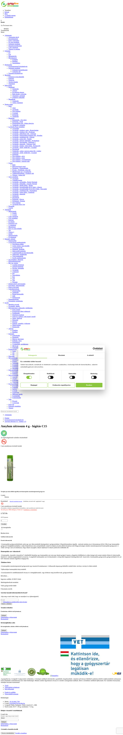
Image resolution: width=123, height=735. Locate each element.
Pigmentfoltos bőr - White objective (23, 123)
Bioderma (11, 118)
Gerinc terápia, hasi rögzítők (20, 246)
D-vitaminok (12, 237)
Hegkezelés (15, 327)
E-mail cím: (4, 714)
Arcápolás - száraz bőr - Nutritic (22, 139)
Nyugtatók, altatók (14, 306)
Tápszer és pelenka (14, 49)
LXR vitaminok (13, 47)
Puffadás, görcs (17, 341)
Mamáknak (11, 99)
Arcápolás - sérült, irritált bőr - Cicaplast (24, 147)
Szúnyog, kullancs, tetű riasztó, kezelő (23, 316)
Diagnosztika (12, 240)
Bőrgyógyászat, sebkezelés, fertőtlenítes (20, 308)
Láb (13, 278)
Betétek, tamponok (18, 360)
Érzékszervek (12, 349)
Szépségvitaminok (17, 266)
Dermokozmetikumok (15, 46)
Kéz (13, 277)
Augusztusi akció (13, 37)
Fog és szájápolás (13, 384)
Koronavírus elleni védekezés (21, 311)
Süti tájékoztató (9, 689)
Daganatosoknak (13, 299)
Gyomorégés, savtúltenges (20, 344)
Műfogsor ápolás (17, 394)
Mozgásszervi (12, 58)
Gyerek (14, 215)
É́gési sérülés (16, 309)
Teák (13, 296)
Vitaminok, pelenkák (18, 96)
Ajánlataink (8, 35)
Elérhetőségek (9, 17)
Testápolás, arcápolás (18, 125)
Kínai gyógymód (13, 287)
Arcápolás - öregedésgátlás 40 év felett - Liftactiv (27, 187)
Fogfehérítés (16, 396)
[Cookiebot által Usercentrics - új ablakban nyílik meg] (94, 348)
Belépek (4, 615)
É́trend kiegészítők (18, 294)
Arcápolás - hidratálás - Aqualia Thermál (24, 184)
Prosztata (15, 372)
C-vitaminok (12, 225)
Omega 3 (11, 232)
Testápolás (15, 89)
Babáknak (11, 87)
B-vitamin (11, 222)
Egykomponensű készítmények (17, 66)
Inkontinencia (16, 368)
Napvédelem (16, 275)
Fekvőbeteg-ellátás (18, 244)
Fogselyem (15, 392)
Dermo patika (9, 104)
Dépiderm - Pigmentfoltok (20, 168)
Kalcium (11, 220)
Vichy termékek (13, 177)
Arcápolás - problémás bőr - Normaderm (24, 190)
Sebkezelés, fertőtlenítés (19, 254)
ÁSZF (6, 685)
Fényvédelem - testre (18, 158)
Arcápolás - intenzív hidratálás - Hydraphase (25, 140)
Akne (14, 108)
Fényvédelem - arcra (18, 156)
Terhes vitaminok (17, 102)
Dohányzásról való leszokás (16, 284)
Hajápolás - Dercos (18, 199)
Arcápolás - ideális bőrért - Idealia (22, 185)
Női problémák (13, 358)
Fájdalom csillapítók (18, 97)
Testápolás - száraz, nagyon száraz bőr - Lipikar (26, 151)
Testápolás (15, 116)
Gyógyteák (15, 403)
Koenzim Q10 (12, 223)
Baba (13, 165)
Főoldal (7, 418)
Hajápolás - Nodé (17, 121)
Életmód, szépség (10, 239)
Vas (9, 230)
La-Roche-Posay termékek (16, 127)
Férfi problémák (13, 370)
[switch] (50, 377)
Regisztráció (4, 619)
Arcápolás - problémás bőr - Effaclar (23, 137)
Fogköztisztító (16, 397)
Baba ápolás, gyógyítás (19, 94)
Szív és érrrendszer (14, 375)
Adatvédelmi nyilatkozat (12, 687)
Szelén (10, 234)
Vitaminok (11, 84)
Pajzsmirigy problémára (15, 301)
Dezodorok (15, 149)
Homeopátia (8, 65)
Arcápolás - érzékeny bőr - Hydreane (23, 132)
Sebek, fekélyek (17, 318)
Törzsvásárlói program (11, 694)
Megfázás (7, 75)
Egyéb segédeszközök (19, 258)
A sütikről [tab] (90, 355)
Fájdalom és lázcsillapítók (16, 77)
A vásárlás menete (10, 15)
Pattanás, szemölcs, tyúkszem (21, 323)
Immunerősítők (13, 235)
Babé (10, 106)
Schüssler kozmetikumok (19, 70)
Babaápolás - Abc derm (19, 120)
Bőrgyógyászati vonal (19, 166)
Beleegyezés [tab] (32, 355)
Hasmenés (15, 337)
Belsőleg (15, 332)
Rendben (89, 385)
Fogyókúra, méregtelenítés (16, 285)
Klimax (14, 361)
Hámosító (15, 320)
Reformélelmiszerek (14, 261)
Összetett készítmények (15, 73)
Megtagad (34, 385)
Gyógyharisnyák (17, 247)
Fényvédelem (16, 111)
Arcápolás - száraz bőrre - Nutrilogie (23, 192)
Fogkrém (15, 387)
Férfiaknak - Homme (18, 201)
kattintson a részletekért (30, 509)
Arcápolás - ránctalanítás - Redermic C (24, 142)
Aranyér (14, 377)
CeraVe (10, 208)
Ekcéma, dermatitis (18, 268)
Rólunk (7, 12)
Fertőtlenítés (16, 313)
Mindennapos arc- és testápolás (21, 171)
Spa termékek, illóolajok (15, 259)
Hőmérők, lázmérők (18, 249)
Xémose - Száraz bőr (18, 175)
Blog (6, 14)
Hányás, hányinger (18, 339)
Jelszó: (3, 718)
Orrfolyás (11, 80)
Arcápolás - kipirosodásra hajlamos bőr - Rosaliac (27, 135)
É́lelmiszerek (16, 297)
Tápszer (14, 90)
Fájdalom (7, 51)
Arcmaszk (15, 178)
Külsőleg (15, 59)
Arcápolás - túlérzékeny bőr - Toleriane (24, 134)
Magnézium (12, 227)
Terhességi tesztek (17, 363)
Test (13, 280)
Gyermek (15, 113)
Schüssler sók (16, 71)
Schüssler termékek (14, 44)
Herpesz (14, 322)
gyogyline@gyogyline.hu (17, 703)
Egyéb (7, 303)
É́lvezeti (14, 401)
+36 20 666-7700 (14, 701)
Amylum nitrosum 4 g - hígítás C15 (15, 421)
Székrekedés (16, 335)
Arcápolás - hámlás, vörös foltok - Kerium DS (26, 146)
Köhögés (11, 78)
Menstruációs (12, 56)
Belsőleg (15, 61)
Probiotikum (16, 342)
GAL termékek (13, 218)
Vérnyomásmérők (17, 256)
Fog (9, 54)
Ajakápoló (15, 272)
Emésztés (11, 334)
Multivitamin (12, 211)
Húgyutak (11, 356)
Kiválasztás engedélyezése (62, 385)
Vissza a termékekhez (8, 733)
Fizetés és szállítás (10, 692)
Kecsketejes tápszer (18, 92)
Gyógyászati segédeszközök (17, 242)
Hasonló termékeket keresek (16, 501)
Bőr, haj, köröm (13, 263)
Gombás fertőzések (18, 265)
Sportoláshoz (16, 63)
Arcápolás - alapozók (18, 194)
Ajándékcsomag (17, 180)
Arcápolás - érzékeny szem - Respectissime (25, 130)
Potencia (14, 373)
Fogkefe (14, 391)
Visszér (14, 378)
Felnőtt (14, 213)
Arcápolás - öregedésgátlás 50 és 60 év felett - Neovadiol (29, 189)
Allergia (10, 328)
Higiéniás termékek (18, 315)
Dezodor (15, 282)
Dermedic (11, 206)
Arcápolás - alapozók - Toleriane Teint (24, 144)
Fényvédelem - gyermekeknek (21, 159)
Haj (13, 273)
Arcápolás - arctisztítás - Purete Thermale (24, 182)
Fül (13, 354)
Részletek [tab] (61, 355)
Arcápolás (15, 109)
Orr (13, 353)
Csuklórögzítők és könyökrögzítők (22, 253)
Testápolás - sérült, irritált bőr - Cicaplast (24, 153)
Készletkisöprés (13, 39)
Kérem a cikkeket (6, 604)
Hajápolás (15, 115)
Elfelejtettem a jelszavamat (9, 617)
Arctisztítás (15, 128)
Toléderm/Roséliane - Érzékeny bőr (23, 173)
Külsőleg (15, 330)
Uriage (10, 163)
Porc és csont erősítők (15, 228)
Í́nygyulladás (16, 385)
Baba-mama (8, 85)
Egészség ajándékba (14, 406)
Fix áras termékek (13, 42)
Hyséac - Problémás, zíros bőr (21, 170)
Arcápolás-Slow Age (18, 204)
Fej (9, 52)
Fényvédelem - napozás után (21, 161)
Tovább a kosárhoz (21, 733)
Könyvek (11, 404)
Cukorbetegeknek (13, 289)
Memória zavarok (13, 304)
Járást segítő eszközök (19, 251)
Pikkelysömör (16, 325)
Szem (14, 351)
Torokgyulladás (13, 82)
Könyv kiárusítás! (13, 40)
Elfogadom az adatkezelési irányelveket (15, 602)
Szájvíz (14, 389)
